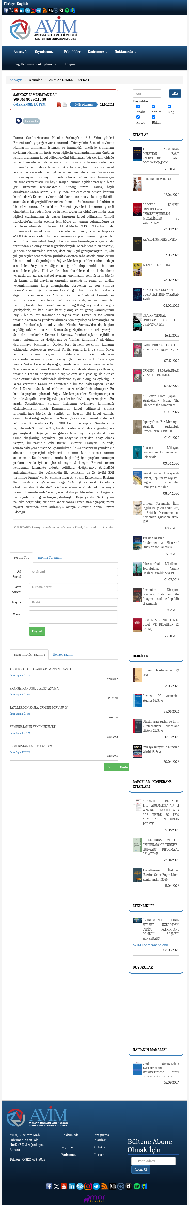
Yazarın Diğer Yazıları (29, 654)
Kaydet (37, 631)
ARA (175, 93)
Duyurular (143, 967)
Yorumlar (35, 80)
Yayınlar (67, 1147)
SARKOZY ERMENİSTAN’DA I (68, 80)
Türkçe (9, 4)
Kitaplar (141, 135)
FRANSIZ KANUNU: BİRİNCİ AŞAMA (34, 688)
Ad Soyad (17, 574)
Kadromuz (96, 52)
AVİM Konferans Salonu (150, 945)
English (22, 4)
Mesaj (17, 614)
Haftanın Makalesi (150, 1050)
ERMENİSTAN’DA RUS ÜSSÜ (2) (31, 746)
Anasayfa (20, 52)
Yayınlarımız (44, 52)
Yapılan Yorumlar (50, 557)
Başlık (16, 602)
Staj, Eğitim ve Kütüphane (34, 64)
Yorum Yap (21, 557)
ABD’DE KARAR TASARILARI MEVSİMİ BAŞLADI (42, 669)
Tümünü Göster (118, 767)
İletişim (69, 64)
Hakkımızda (124, 52)
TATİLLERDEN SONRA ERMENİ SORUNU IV (39, 707)
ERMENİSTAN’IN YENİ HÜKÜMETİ (33, 727)
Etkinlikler (72, 52)
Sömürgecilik (31, 121)
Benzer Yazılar (63, 654)
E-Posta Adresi (15, 589)
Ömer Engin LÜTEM (29, 104)
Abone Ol (141, 1169)
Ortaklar (100, 1147)
